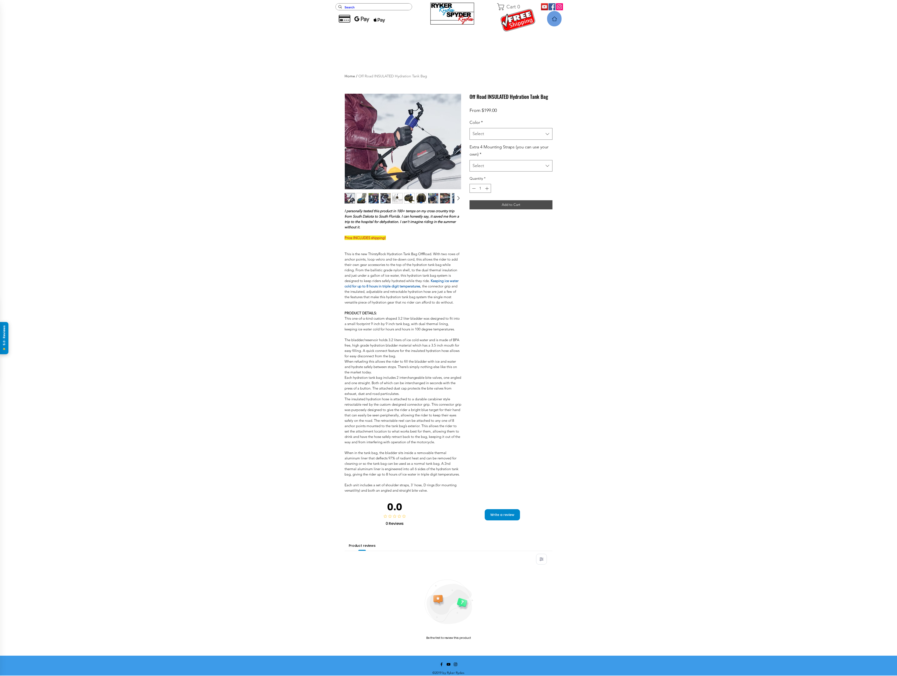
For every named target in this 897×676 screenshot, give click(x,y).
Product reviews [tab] (362, 545)
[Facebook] (551, 6)
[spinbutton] (480, 188)
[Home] (554, 18)
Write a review (502, 514)
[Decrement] (473, 188)
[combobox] (511, 134)
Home (350, 76)
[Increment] (487, 188)
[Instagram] (559, 6)
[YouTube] (544, 6)
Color (476, 122)
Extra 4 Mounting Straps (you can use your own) (509, 150)
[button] (513, 6)
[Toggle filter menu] (541, 559)
